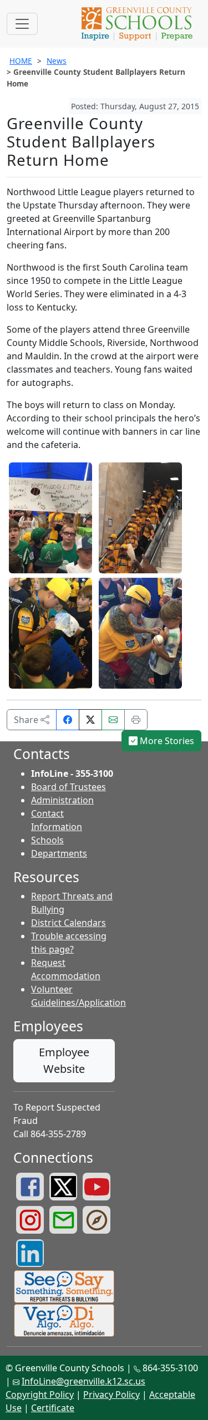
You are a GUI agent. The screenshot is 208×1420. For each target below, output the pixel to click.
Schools (47, 840)
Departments (59, 853)
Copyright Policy (40, 1394)
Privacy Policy (111, 1394)
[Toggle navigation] (22, 24)
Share (27, 720)
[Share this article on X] (90, 719)
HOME (20, 60)
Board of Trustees (68, 787)
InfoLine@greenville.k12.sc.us (83, 1381)
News (57, 60)
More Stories (166, 741)
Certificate (52, 1408)
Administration (62, 800)
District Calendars (68, 923)
